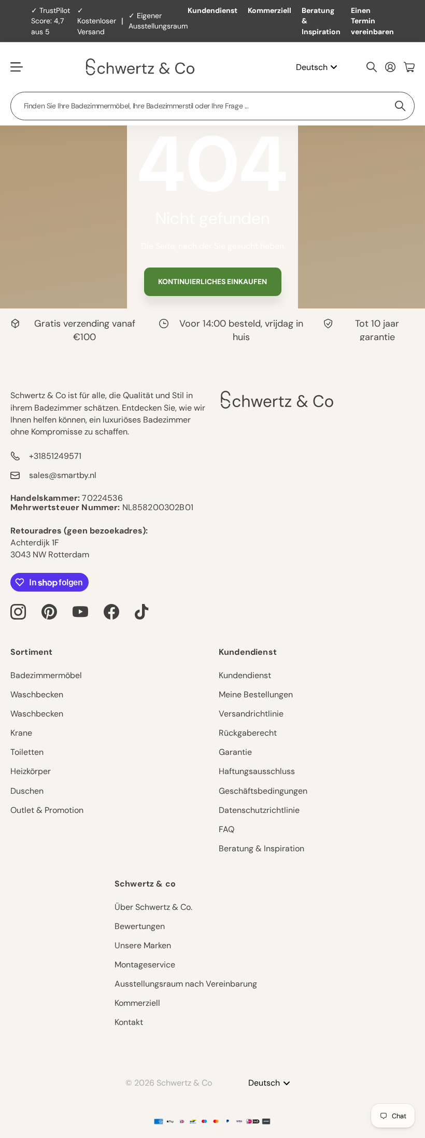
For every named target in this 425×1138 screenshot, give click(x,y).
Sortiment (31, 652)
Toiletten (27, 752)
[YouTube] (80, 612)
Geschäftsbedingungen (263, 790)
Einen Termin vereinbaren (372, 21)
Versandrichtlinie (251, 713)
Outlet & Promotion (46, 810)
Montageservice (145, 964)
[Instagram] (18, 612)
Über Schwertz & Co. (153, 907)
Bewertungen (140, 926)
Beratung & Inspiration (321, 21)
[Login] (390, 66)
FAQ (226, 829)
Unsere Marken (143, 945)
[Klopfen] (141, 612)
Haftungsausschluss (257, 771)
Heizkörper (30, 771)
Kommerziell (269, 10)
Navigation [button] (16, 67)
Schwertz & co (145, 883)
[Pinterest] (49, 612)
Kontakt (129, 1022)
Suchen (400, 106)
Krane (21, 732)
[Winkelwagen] (409, 66)
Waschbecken (36, 694)
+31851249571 (55, 456)
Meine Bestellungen (256, 694)
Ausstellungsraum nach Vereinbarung (186, 983)
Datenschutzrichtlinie (259, 810)
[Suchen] (371, 66)
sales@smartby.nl (62, 475)
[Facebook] (111, 612)
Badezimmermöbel (46, 675)
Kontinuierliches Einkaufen (212, 281)
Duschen (27, 790)
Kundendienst (212, 10)
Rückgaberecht (248, 732)
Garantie (235, 752)
